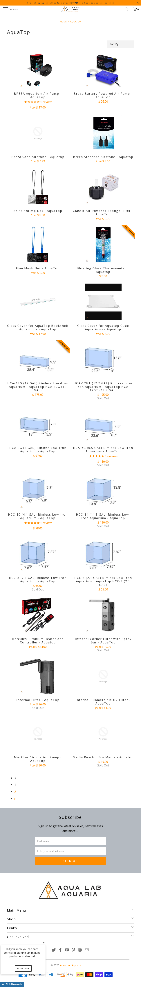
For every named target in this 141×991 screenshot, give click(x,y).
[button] (27, 984)
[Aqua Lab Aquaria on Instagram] (80, 950)
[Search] (127, 9)
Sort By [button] (114, 44)
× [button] (44, 942)
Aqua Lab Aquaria (70, 965)
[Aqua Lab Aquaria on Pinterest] (73, 950)
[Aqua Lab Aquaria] (70, 9)
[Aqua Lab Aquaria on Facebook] (60, 950)
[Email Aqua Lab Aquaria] (86, 950)
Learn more (23, 968)
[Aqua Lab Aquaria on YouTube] (67, 950)
